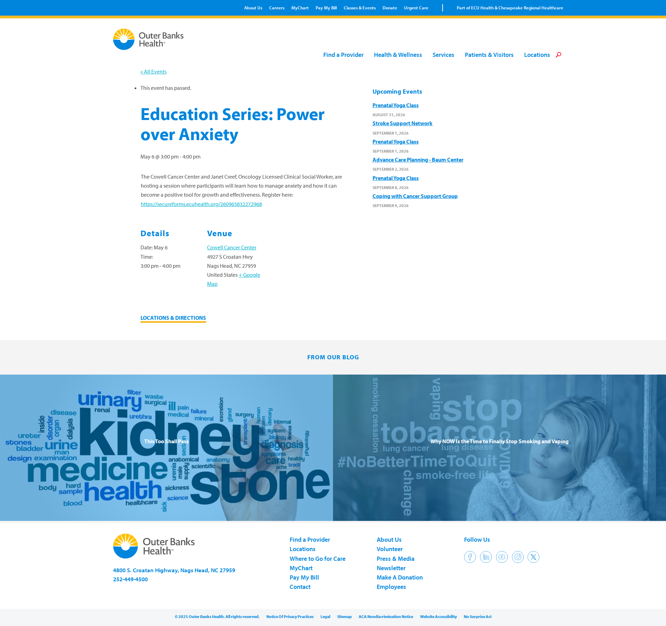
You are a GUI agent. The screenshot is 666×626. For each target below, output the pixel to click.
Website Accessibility (438, 616)
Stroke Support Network (403, 123)
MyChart (300, 7)
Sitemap (344, 616)
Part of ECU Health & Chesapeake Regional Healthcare (510, 7)
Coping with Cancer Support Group (415, 195)
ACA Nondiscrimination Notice (386, 616)
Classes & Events (360, 7)
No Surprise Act (478, 616)
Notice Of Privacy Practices (290, 616)
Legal (325, 616)
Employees (391, 587)
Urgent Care (416, 7)
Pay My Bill (326, 7)
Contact (300, 587)
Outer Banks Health (150, 39)
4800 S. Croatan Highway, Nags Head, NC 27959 (174, 570)
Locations (537, 55)
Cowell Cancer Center (231, 247)
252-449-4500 (130, 579)
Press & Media (396, 559)
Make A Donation (400, 577)
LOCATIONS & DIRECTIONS (173, 317)
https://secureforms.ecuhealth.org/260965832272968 (201, 203)
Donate (390, 7)
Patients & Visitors (489, 55)
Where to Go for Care (317, 559)
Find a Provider (343, 55)
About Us (253, 7)
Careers (276, 7)
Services (443, 55)
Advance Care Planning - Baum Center (418, 159)
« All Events (153, 71)
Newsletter (391, 568)
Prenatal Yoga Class (396, 105)
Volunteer (390, 549)
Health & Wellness (398, 55)
